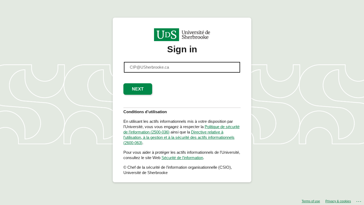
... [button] (359, 200)
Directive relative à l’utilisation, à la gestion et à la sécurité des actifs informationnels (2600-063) (178, 137)
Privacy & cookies (338, 201)
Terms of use (311, 201)
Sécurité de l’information (182, 157)
